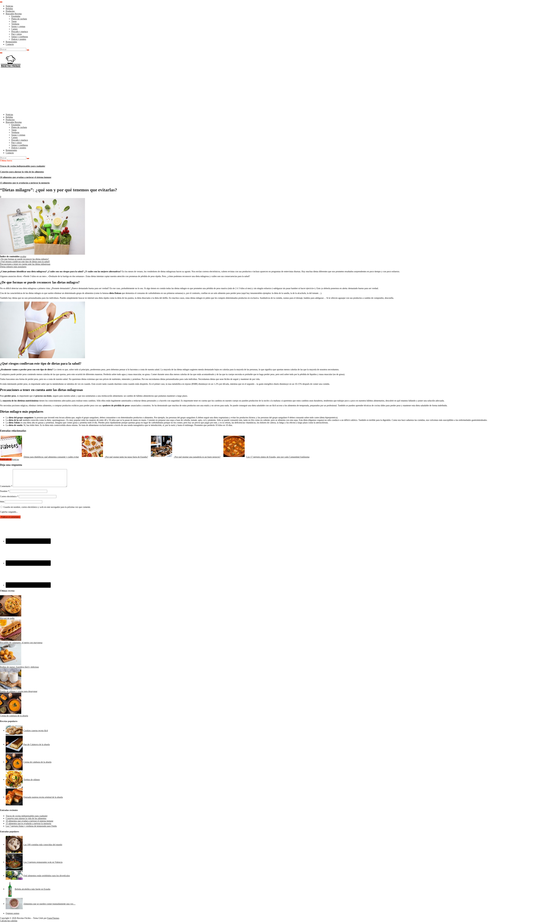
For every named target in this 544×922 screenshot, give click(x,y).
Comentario (6, 486)
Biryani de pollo (7, 618)
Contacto (10, 44)
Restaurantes (11, 42)
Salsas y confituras (19, 36)
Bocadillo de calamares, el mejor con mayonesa (21, 642)
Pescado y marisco (19, 31)
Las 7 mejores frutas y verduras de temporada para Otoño (31, 826)
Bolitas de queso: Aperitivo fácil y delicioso (19, 667)
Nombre (4, 491)
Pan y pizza (16, 34)
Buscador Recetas (14, 13)
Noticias (9, 6)
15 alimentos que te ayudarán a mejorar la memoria (25, 183)
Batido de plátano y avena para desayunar (18, 691)
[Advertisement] (272, 91)
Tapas (14, 21)
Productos (10, 11)
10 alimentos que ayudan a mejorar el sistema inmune (25, 177)
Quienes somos (12, 913)
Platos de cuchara (19, 19)
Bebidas (9, 8)
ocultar (23, 256)
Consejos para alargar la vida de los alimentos (22, 172)
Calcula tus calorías (8, 920)
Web (2, 501)
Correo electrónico (9, 496)
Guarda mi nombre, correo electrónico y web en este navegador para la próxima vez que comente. (47, 507)
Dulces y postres (18, 39)
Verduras (15, 24)
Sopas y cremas (18, 26)
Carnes (14, 29)
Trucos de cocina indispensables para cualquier (22, 166)
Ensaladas (15, 16)
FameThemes (53, 918)
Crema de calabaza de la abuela (14, 715)
